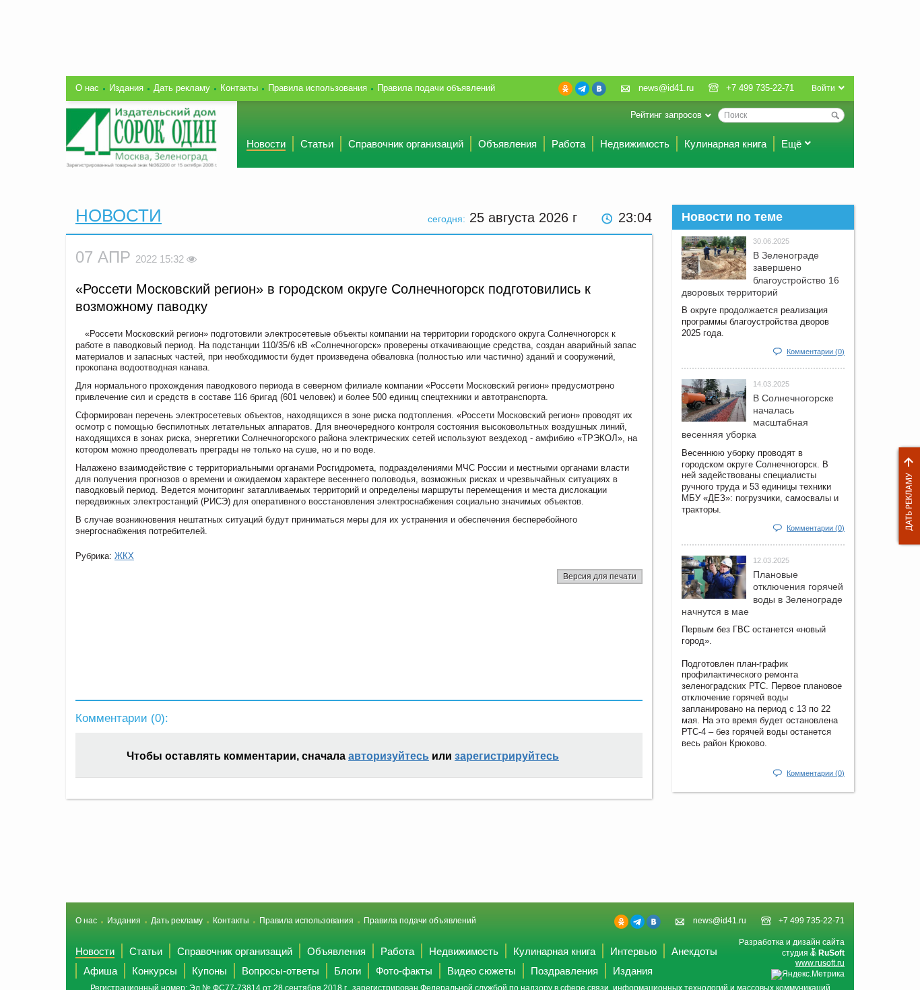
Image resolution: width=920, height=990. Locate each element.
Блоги (347, 971)
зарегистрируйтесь (507, 756)
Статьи (316, 144)
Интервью (633, 951)
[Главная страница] (141, 138)
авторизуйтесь (388, 756)
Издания (126, 88)
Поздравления (564, 971)
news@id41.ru (666, 88)
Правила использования (317, 88)
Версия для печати (599, 576)
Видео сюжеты (481, 971)
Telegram (582, 88)
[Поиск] (835, 115)
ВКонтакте (599, 88)
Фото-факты (404, 971)
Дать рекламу (906, 496)
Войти (823, 88)
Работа (568, 144)
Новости (266, 144)
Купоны (209, 971)
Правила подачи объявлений (436, 88)
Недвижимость (634, 144)
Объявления (507, 144)
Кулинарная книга (725, 144)
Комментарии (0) (816, 352)
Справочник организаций (405, 144)
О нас (87, 88)
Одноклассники (565, 88)
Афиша (100, 971)
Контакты (239, 88)
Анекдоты (694, 951)
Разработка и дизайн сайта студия (792, 952)
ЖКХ (124, 556)
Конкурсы (154, 971)
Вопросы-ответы (280, 971)
